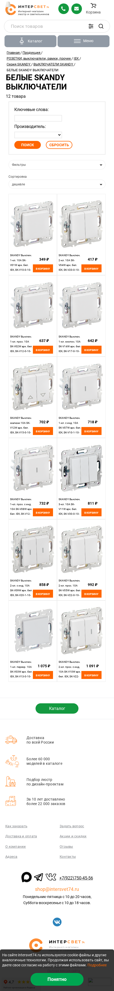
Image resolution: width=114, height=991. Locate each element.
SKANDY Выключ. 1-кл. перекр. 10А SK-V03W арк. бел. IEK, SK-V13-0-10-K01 (21, 671)
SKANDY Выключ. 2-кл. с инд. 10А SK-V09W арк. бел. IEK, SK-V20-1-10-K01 (21, 590)
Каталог (57, 708)
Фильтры (19, 165)
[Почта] (76, 8)
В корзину (43, 268)
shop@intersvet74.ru (57, 889)
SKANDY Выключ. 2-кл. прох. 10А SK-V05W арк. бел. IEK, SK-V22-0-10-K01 (70, 590)
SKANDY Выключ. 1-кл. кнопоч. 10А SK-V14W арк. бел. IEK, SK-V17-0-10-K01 (70, 346)
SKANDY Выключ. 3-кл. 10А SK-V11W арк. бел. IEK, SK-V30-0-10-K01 (69, 509)
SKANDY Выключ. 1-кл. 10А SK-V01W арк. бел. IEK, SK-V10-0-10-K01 (21, 265)
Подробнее (97, 965)
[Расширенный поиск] (91, 26)
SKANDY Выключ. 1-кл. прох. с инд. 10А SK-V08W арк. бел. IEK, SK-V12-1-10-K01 (21, 509)
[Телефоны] (63, 8)
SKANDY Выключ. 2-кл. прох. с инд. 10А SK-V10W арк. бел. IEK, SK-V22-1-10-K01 (70, 671)
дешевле (18, 184)
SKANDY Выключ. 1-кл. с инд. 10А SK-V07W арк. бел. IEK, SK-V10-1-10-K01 (70, 427)
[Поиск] (101, 26)
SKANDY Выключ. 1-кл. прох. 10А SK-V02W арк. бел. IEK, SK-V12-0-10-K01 (21, 346)
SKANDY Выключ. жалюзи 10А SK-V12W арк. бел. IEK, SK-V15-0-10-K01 (21, 427)
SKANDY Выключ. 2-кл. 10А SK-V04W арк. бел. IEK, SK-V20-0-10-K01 (69, 265)
